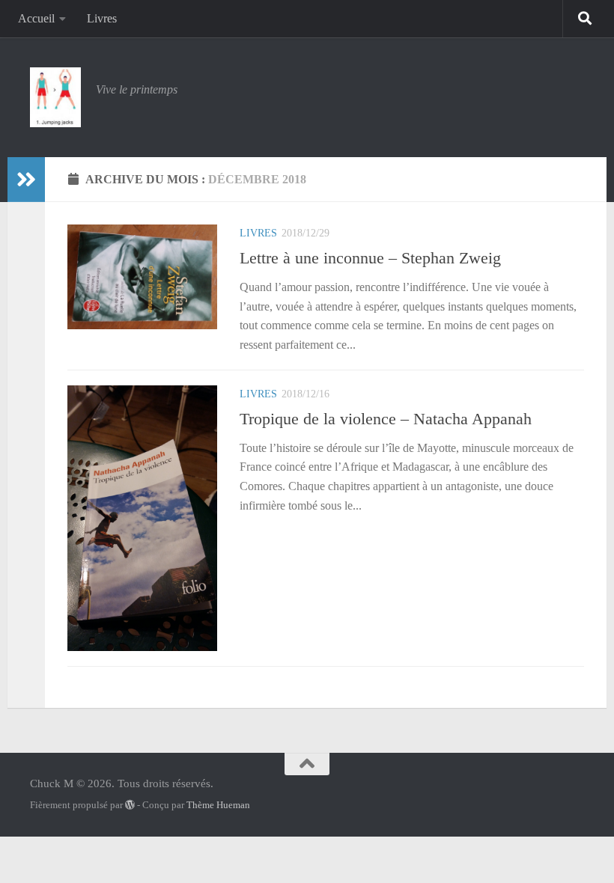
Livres (102, 18)
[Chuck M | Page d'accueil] (55, 97)
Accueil (36, 18)
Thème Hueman (218, 804)
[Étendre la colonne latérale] (26, 179)
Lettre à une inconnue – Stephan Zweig (370, 257)
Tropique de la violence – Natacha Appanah (386, 418)
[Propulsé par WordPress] (130, 805)
